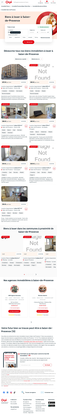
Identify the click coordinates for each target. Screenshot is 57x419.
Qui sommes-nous (27, 403)
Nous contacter (15, 311)
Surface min (43, 30)
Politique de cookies (40, 408)
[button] (19, 32)
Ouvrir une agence (27, 407)
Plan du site (38, 401)
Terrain (24, 37)
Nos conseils (13, 401)
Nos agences (26, 401)
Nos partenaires (15, 407)
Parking (36, 37)
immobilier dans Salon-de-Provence (33, 341)
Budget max (32, 30)
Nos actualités (14, 403)
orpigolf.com (14, 409)
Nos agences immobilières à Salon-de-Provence (29, 280)
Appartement (17, 37)
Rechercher (30, 42)
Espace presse (26, 405)
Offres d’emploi (26, 409)
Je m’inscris (47, 365)
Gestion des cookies (40, 410)
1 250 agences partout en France (21, 2)
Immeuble (30, 37)
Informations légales (40, 403)
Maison (10, 37)
